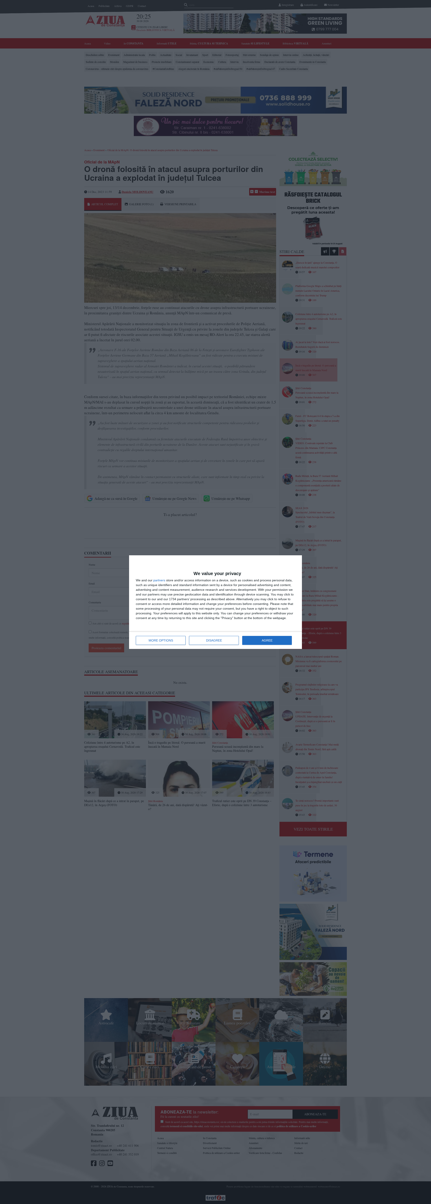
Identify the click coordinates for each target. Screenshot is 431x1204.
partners (159, 580)
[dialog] (215, 602)
